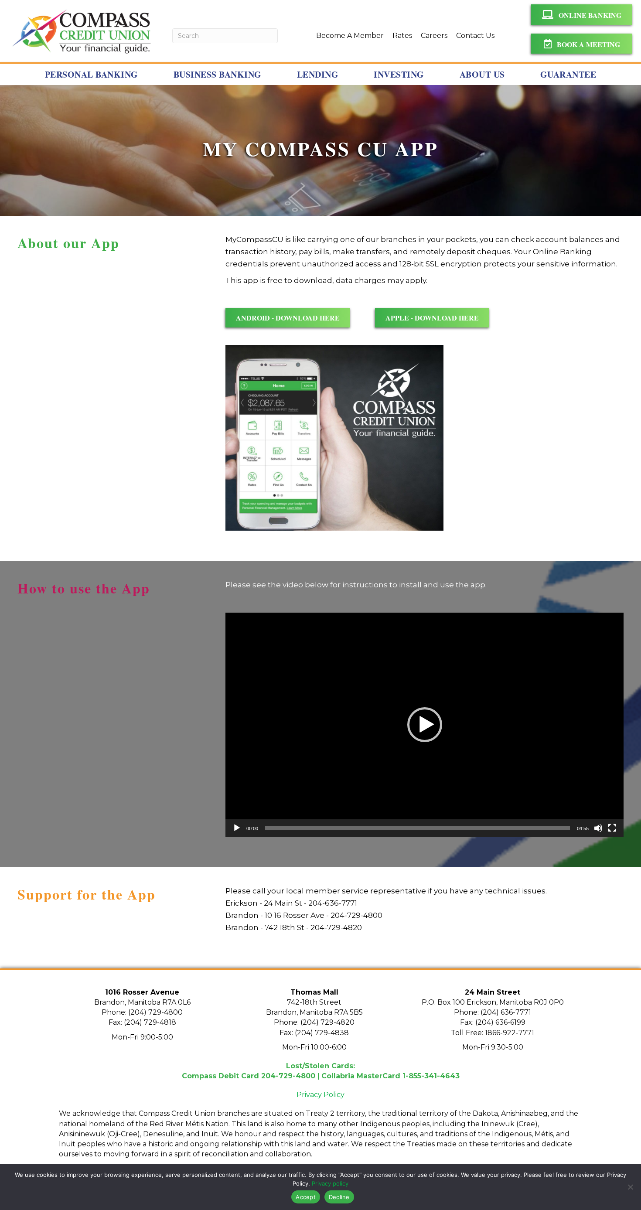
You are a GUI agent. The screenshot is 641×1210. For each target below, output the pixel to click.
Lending (318, 74)
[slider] (417, 828)
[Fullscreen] (612, 828)
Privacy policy (330, 1183)
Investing (399, 74)
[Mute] (598, 828)
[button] (424, 724)
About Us (482, 74)
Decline (339, 1196)
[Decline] (630, 1187)
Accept (306, 1196)
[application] (424, 725)
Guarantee (568, 74)
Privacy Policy (320, 1095)
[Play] (236, 828)
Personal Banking (91, 74)
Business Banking (218, 74)
